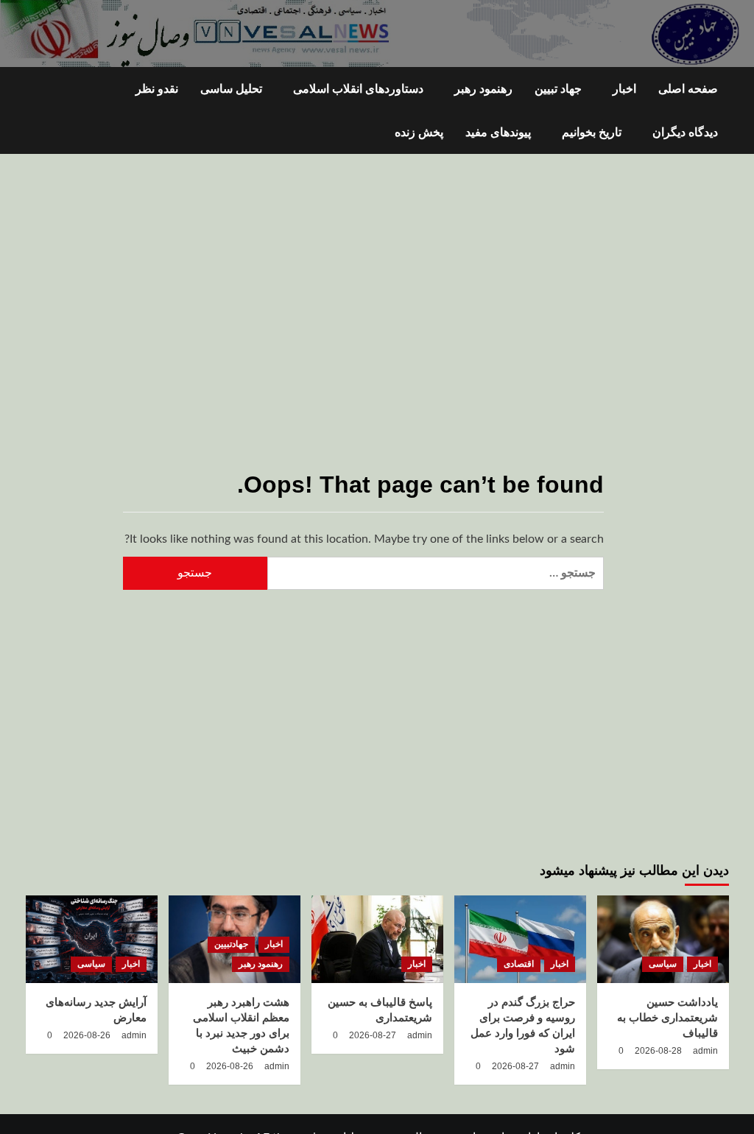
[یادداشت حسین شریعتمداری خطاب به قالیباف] (663, 939)
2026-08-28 (658, 1051)
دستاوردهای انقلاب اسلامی (358, 88)
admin (705, 1051)
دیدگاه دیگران (685, 132)
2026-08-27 (515, 1066)
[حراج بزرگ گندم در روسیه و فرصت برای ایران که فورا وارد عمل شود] (520, 939)
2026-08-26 (229, 1066)
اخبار (624, 88)
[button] (35, 111)
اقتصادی (519, 964)
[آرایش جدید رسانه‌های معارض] (92, 939)
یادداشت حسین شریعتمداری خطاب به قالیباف (667, 1017)
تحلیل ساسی (231, 88)
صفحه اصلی (688, 88)
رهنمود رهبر (483, 88)
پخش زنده (419, 132)
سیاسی (663, 964)
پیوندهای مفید (498, 132)
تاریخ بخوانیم (591, 132)
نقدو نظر (156, 88)
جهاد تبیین (558, 88)
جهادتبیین (231, 944)
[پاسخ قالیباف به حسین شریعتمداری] (377, 939)
